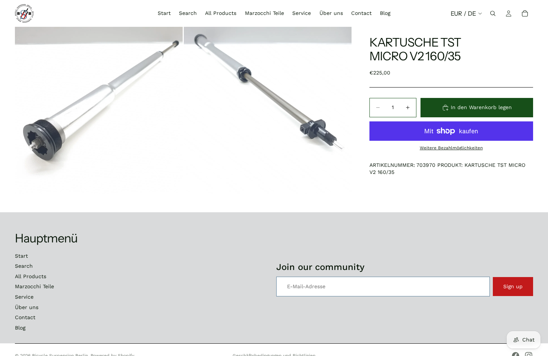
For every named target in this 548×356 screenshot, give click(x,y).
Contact (25, 317)
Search (24, 266)
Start (21, 256)
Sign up (513, 286)
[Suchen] (493, 13)
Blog (20, 328)
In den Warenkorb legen (481, 107)
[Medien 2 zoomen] (268, 110)
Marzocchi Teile (34, 286)
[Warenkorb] (525, 13)
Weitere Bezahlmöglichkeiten (451, 147)
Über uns (26, 307)
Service (24, 297)
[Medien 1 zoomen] (99, 110)
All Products (30, 276)
